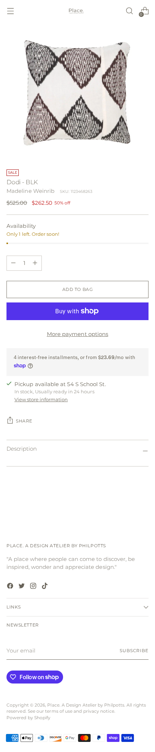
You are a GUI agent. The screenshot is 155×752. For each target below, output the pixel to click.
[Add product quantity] (13, 263)
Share (24, 421)
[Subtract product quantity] (34, 263)
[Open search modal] (129, 11)
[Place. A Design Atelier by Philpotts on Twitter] (22, 587)
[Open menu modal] (10, 11)
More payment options (77, 334)
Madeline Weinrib (30, 190)
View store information (41, 399)
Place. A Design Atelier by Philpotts (85, 705)
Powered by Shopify (28, 717)
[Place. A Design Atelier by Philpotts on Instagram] (34, 587)
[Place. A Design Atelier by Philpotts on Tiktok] (45, 587)
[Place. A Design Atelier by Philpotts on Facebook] (10, 587)
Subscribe (134, 650)
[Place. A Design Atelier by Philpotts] (77, 11)
